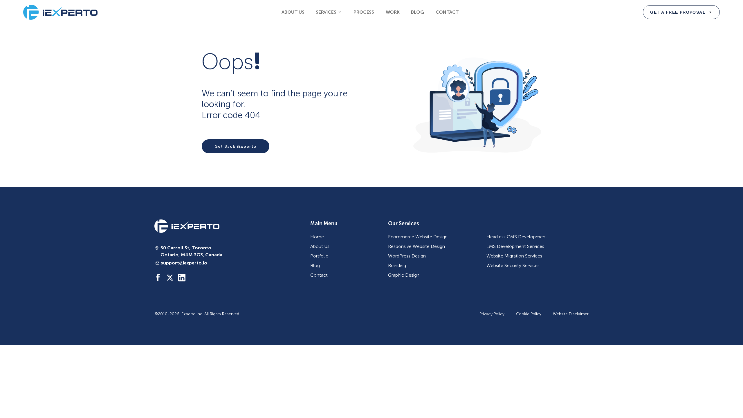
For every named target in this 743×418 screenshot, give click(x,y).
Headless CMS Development (516, 236)
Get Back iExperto (235, 146)
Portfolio (319, 255)
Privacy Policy (491, 314)
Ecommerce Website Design (418, 236)
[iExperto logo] (186, 226)
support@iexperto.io (184, 262)
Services (326, 12)
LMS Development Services (515, 246)
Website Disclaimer (571, 314)
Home (317, 236)
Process (364, 12)
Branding (397, 265)
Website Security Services (513, 265)
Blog (417, 12)
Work (392, 12)
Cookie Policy (528, 314)
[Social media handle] (158, 277)
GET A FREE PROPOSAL (678, 12)
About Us (293, 12)
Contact (447, 12)
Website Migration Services (514, 255)
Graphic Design (403, 275)
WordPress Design (407, 255)
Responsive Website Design (416, 246)
